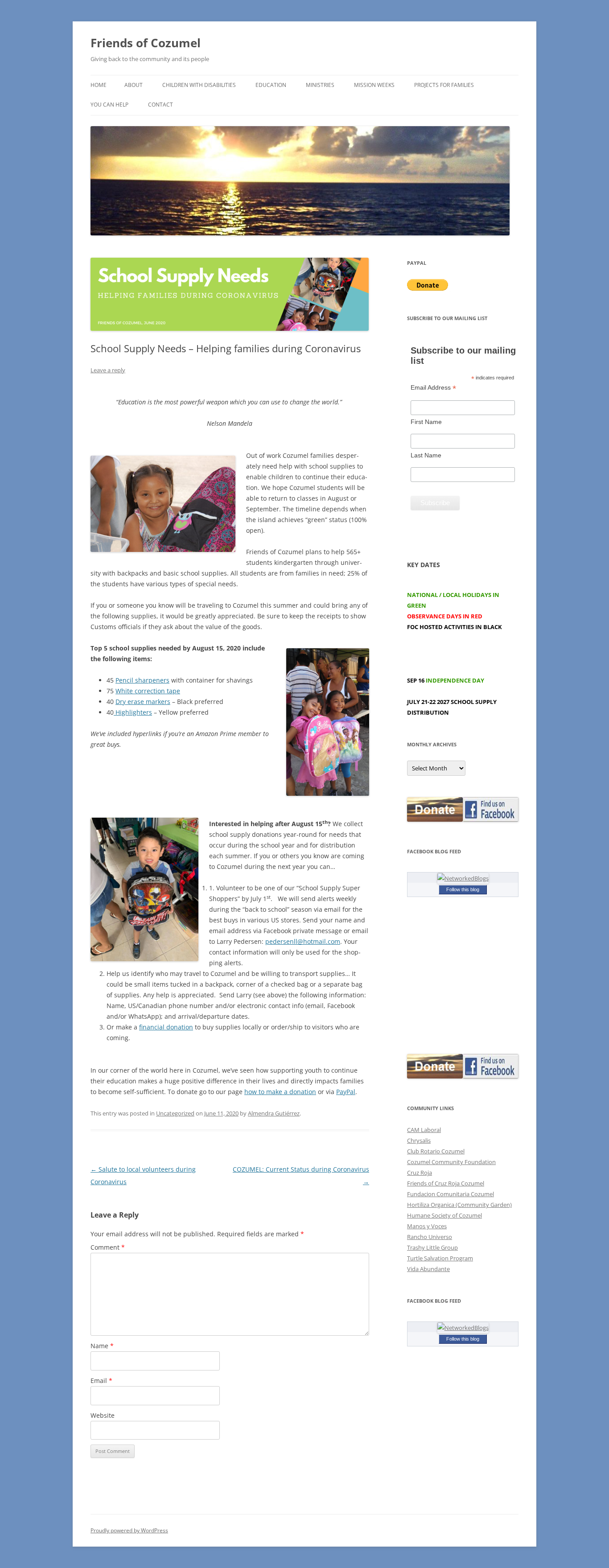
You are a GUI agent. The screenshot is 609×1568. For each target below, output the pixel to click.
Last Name (426, 455)
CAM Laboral (424, 1130)
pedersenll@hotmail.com (302, 941)
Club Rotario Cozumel (436, 1151)
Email (101, 1380)
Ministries (320, 85)
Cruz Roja (419, 1173)
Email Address (433, 387)
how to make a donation (280, 1091)
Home (99, 85)
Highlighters (133, 712)
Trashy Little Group (432, 1247)
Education (270, 85)
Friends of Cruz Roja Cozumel (445, 1183)
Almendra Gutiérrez (274, 1113)
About (133, 85)
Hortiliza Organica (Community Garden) (459, 1205)
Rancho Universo (429, 1237)
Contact (160, 104)
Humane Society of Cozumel (444, 1215)
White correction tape (147, 691)
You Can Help (109, 104)
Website (103, 1415)
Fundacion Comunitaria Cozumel (450, 1194)
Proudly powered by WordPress (129, 1530)
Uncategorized (175, 1113)
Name (102, 1346)
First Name (426, 421)
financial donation (166, 1027)
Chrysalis (419, 1140)
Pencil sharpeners (142, 680)
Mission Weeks (374, 85)
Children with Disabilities (199, 85)
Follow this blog (462, 889)
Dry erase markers (142, 701)
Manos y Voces (427, 1226)
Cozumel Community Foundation (451, 1162)
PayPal (345, 1091)
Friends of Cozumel (147, 43)
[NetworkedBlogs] (463, 878)
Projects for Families (444, 85)
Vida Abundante (428, 1269)
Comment (108, 1247)
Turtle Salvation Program (440, 1258)
